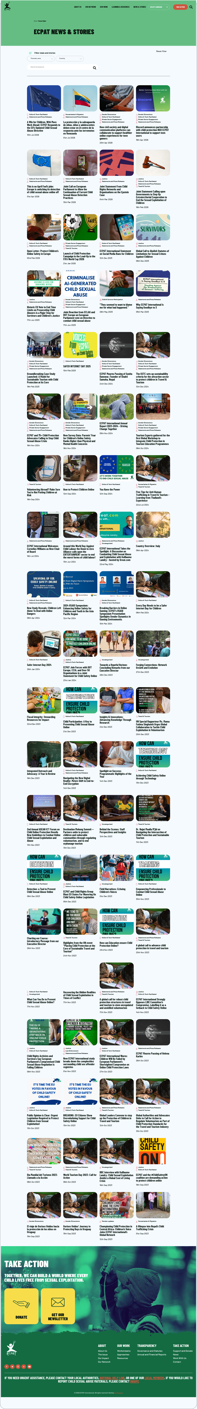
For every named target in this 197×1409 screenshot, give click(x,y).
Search (191, 7)
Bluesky (12, 1366)
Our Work (104, 7)
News (176, 1355)
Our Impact (103, 1358)
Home (35, 21)
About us (77, 7)
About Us (102, 1351)
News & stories (139, 7)
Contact (177, 1362)
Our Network (90, 7)
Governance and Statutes (149, 1351)
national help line (112, 1378)
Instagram (18, 1366)
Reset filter (161, 51)
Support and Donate (183, 1351)
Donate (21, 1317)
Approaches (123, 1355)
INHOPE (134, 1381)
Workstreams (124, 1351)
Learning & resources (121, 7)
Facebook (6, 1366)
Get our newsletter (58, 1317)
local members (154, 1378)
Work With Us (179, 1358)
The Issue (103, 1355)
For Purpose (118, 1393)
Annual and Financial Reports (151, 1355)
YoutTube (29, 1366)
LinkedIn (23, 1366)
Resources (122, 1358)
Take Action (180, 7)
